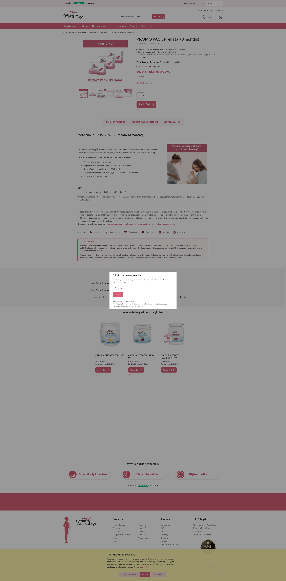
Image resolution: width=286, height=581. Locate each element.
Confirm (118, 295)
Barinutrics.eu (162, 304)
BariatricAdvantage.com (134, 306)
